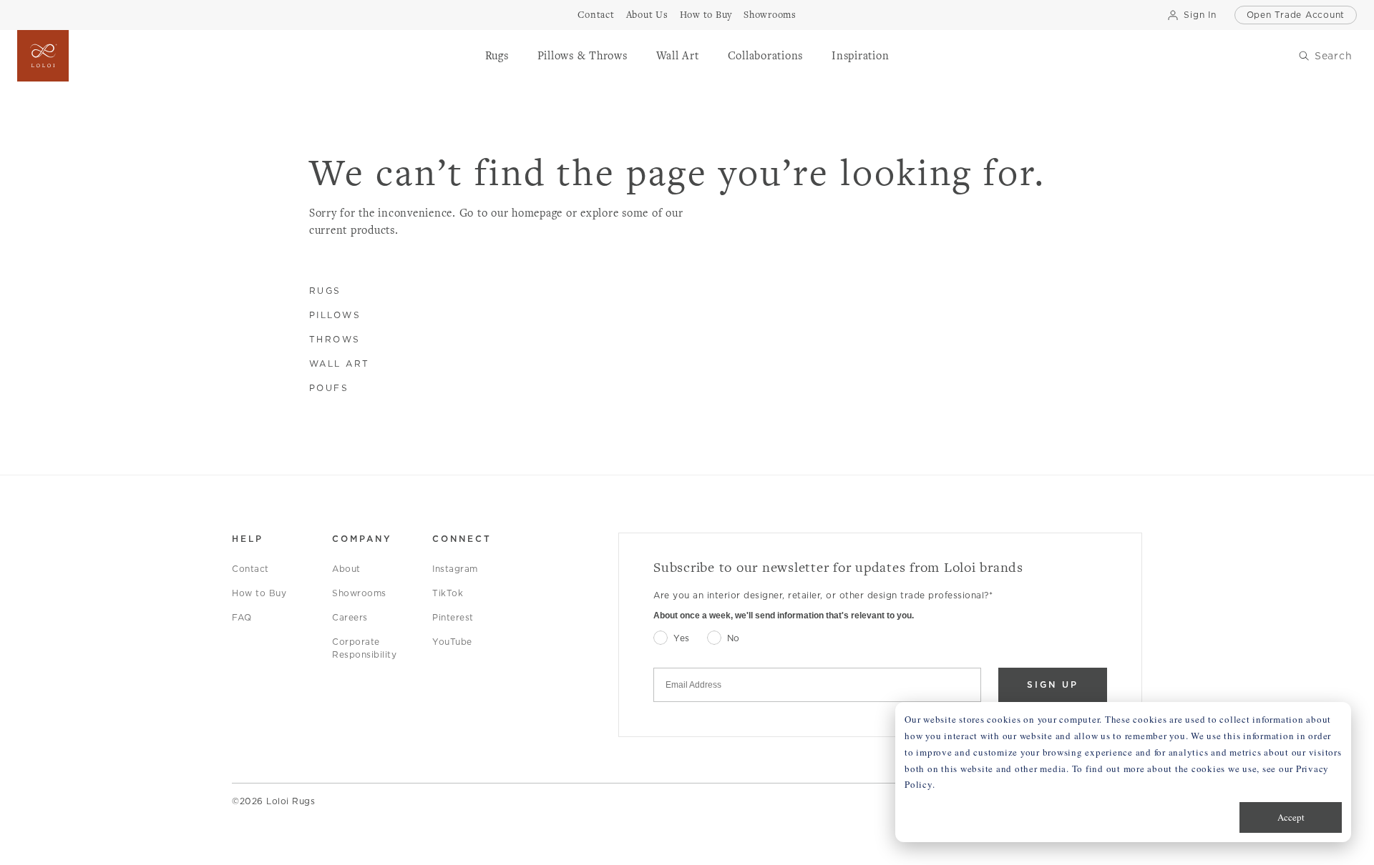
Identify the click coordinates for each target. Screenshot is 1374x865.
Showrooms (359, 593)
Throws (335, 339)
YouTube (452, 641)
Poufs (329, 387)
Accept (1291, 817)
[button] (497, 55)
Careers (350, 617)
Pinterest (453, 617)
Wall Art (339, 363)
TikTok (447, 593)
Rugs (325, 290)
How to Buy (259, 593)
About (346, 568)
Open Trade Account (1296, 14)
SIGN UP (1052, 684)
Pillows (335, 315)
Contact (250, 568)
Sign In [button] (1200, 14)
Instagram (455, 568)
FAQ (242, 617)
